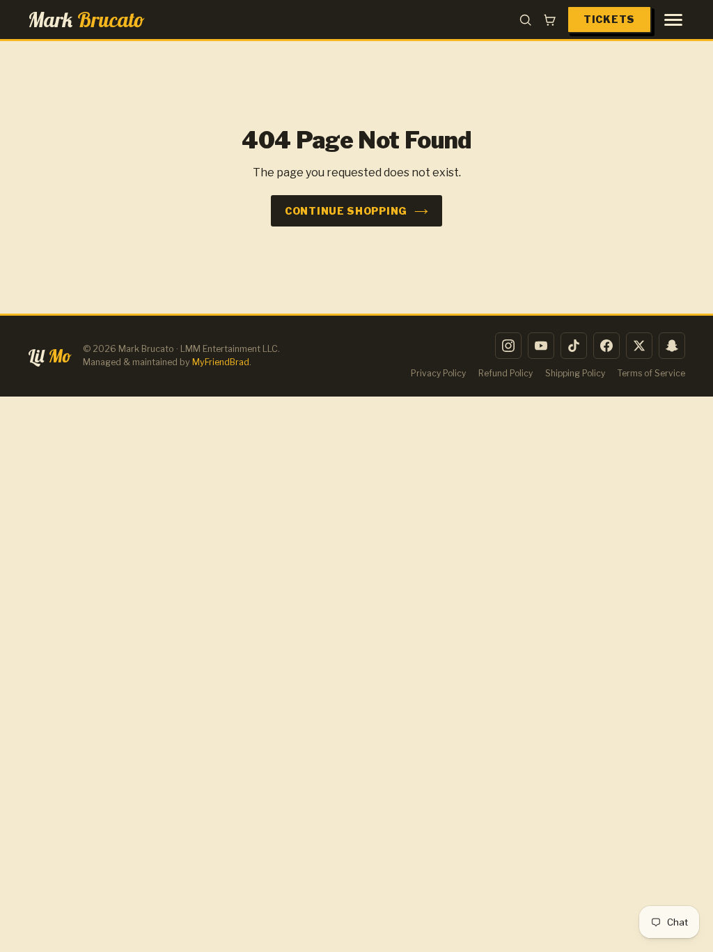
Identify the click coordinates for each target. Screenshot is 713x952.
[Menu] (673, 20)
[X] (639, 345)
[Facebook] (606, 345)
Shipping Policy (575, 373)
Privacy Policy (438, 373)
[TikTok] (574, 345)
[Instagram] (508, 345)
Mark (86, 19)
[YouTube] (541, 345)
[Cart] (549, 20)
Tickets (609, 19)
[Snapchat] (672, 345)
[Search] (525, 20)
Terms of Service (651, 373)
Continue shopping (346, 211)
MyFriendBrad (220, 362)
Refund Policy (505, 373)
